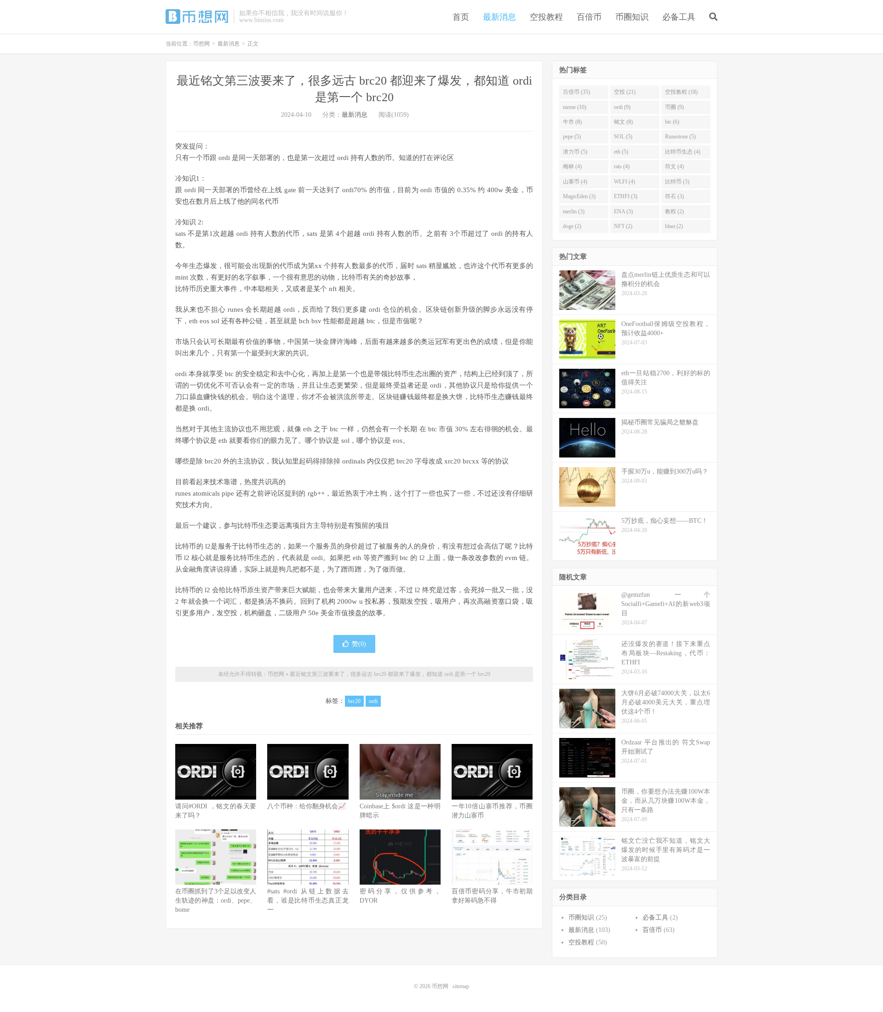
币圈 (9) (674, 107)
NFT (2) (623, 226)
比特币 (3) (677, 181)
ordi (373, 701)
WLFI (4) (624, 181)
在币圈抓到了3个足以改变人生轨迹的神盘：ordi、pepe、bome (215, 900)
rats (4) (622, 166)
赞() (359, 643)
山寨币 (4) (575, 181)
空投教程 (546, 17)
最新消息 (499, 17)
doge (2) (572, 226)
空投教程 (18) (681, 92)
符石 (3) (674, 196)
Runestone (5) (680, 136)
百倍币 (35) (576, 92)
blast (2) (674, 226)
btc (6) (672, 122)
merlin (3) (574, 211)
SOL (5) (623, 136)
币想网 (197, 16)
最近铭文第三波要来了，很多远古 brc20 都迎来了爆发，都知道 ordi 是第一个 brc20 (390, 674)
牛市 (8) (572, 122)
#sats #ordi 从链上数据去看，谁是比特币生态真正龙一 (307, 900)
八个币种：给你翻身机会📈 (306, 806)
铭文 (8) (623, 122)
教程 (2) (674, 211)
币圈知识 (631, 17)
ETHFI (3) (625, 196)
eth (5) (621, 152)
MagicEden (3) (579, 196)
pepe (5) (572, 136)
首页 (461, 17)
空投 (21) (625, 92)
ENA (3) (623, 211)
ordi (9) (622, 107)
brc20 (354, 701)
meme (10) (574, 107)
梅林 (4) (572, 166)
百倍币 (589, 17)
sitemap (461, 986)
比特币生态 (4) (682, 152)
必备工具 (678, 17)
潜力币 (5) (575, 152)
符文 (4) (674, 166)
